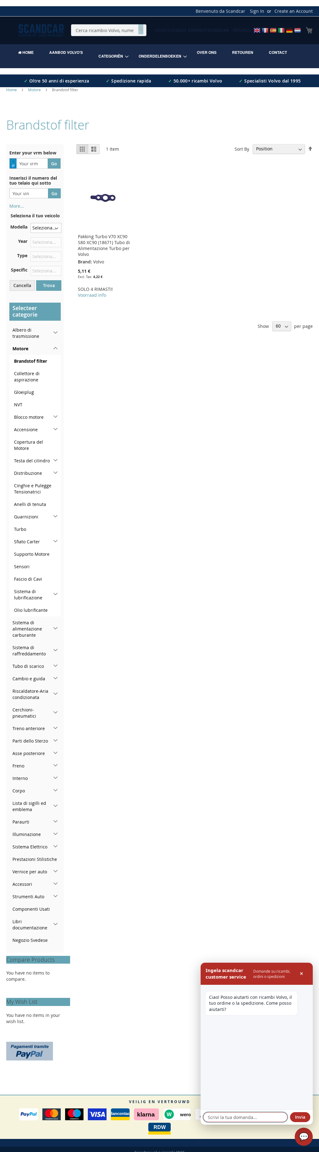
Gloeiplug (24, 392)
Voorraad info (92, 295)
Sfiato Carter (27, 542)
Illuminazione (26, 834)
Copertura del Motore (28, 445)
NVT (18, 405)
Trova (49, 285)
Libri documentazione (29, 924)
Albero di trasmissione (25, 333)
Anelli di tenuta (30, 504)
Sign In (257, 11)
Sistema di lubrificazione (28, 594)
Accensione (26, 429)
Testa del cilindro (32, 461)
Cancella (22, 285)
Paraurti (20, 822)
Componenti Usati (31, 909)
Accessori (22, 884)
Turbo (20, 529)
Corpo (18, 791)
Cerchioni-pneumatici (24, 713)
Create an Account (293, 11)
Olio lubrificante (31, 610)
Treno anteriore (28, 728)
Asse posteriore (28, 753)
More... (16, 206)
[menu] (159, 56)
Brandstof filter (30, 361)
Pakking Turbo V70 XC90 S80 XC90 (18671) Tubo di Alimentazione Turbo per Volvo (104, 245)
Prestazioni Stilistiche (34, 859)
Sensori (22, 566)
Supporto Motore (32, 554)
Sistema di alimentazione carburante (27, 629)
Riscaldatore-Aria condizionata (30, 694)
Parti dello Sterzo (30, 741)
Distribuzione (28, 473)
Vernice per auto (29, 872)
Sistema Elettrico (29, 847)
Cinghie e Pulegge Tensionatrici (32, 489)
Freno (18, 766)
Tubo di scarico (28, 666)
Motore (35, 89)
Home (12, 89)
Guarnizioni (26, 517)
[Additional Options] (29, 1050)
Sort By (242, 149)
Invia (300, 1117)
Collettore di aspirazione (27, 377)
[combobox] (108, 30)
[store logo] (41, 30)
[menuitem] (25, 52)
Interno (20, 778)
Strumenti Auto (28, 896)
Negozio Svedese (30, 940)
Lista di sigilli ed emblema (29, 806)
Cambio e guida (28, 679)
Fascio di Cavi (28, 579)
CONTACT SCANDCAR (208, 30)
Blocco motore (29, 417)
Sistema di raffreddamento (29, 650)
